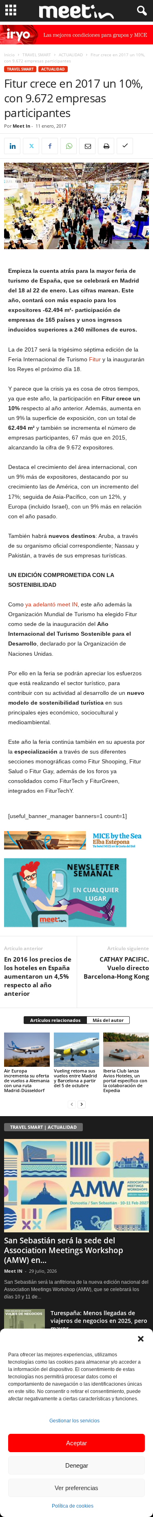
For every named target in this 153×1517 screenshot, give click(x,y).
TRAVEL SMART (36, 54)
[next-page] (82, 1104)
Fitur (95, 359)
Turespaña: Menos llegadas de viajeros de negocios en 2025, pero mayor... (99, 1320)
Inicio (9, 54)
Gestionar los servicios (74, 1421)
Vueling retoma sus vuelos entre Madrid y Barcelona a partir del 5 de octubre (75, 1078)
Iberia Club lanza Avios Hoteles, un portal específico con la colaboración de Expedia (125, 1080)
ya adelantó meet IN (51, 604)
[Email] (87, 146)
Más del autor (108, 1020)
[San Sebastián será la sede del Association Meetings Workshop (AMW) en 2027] (76, 1186)
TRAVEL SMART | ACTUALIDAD (43, 1127)
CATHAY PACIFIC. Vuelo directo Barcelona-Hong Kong (116, 967)
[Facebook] (50, 146)
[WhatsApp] (68, 146)
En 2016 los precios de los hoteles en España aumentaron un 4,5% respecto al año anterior (37, 976)
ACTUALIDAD (71, 54)
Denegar (76, 1465)
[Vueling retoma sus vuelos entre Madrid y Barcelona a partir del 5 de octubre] (77, 1049)
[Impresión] (106, 146)
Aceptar (76, 1443)
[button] (141, 1339)
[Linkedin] (12, 146)
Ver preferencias (76, 1487)
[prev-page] (72, 1104)
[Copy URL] (125, 146)
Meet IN (13, 1271)
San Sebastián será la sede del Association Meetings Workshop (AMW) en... (63, 1250)
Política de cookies (72, 1506)
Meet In (21, 126)
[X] (31, 146)
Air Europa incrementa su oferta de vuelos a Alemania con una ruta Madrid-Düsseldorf (26, 1080)
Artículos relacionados (55, 1020)
